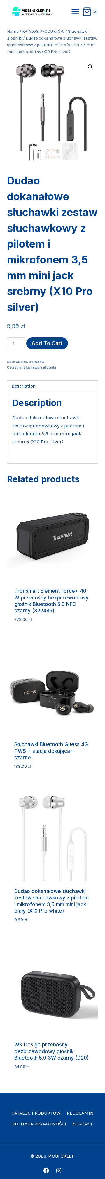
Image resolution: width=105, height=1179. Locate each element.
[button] (90, 67)
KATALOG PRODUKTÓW (36, 1113)
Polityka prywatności (39, 1124)
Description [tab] (24, 386)
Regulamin (80, 1113)
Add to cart (47, 343)
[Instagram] (58, 1170)
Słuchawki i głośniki (39, 367)
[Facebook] (46, 1170)
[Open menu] (75, 12)
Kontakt (82, 1124)
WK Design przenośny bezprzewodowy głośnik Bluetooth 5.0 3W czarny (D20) (51, 1051)
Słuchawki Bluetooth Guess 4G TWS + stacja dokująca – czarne (51, 750)
